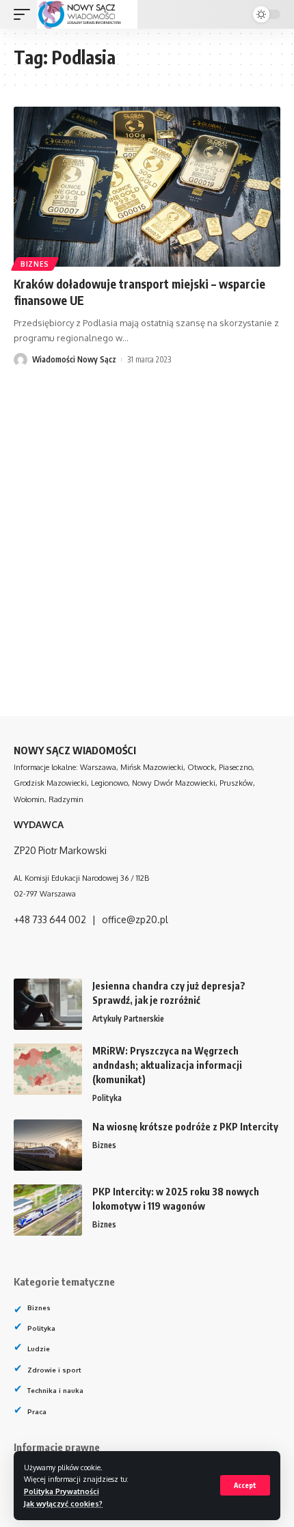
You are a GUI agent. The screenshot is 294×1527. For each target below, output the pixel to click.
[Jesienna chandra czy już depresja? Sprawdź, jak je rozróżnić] (48, 1004)
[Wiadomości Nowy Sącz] (87, 14)
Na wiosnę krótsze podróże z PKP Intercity (185, 1126)
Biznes (35, 264)
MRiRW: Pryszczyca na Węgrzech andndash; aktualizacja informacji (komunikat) (167, 1065)
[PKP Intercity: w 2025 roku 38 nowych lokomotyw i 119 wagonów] (48, 1210)
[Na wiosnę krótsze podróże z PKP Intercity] (48, 1145)
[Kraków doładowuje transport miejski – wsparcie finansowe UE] (147, 187)
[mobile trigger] (25, 14)
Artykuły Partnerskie (128, 1018)
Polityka (107, 1098)
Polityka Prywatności (61, 1491)
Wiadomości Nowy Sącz (74, 359)
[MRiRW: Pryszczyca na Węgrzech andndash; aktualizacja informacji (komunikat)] (48, 1069)
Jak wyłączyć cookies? (63, 1503)
